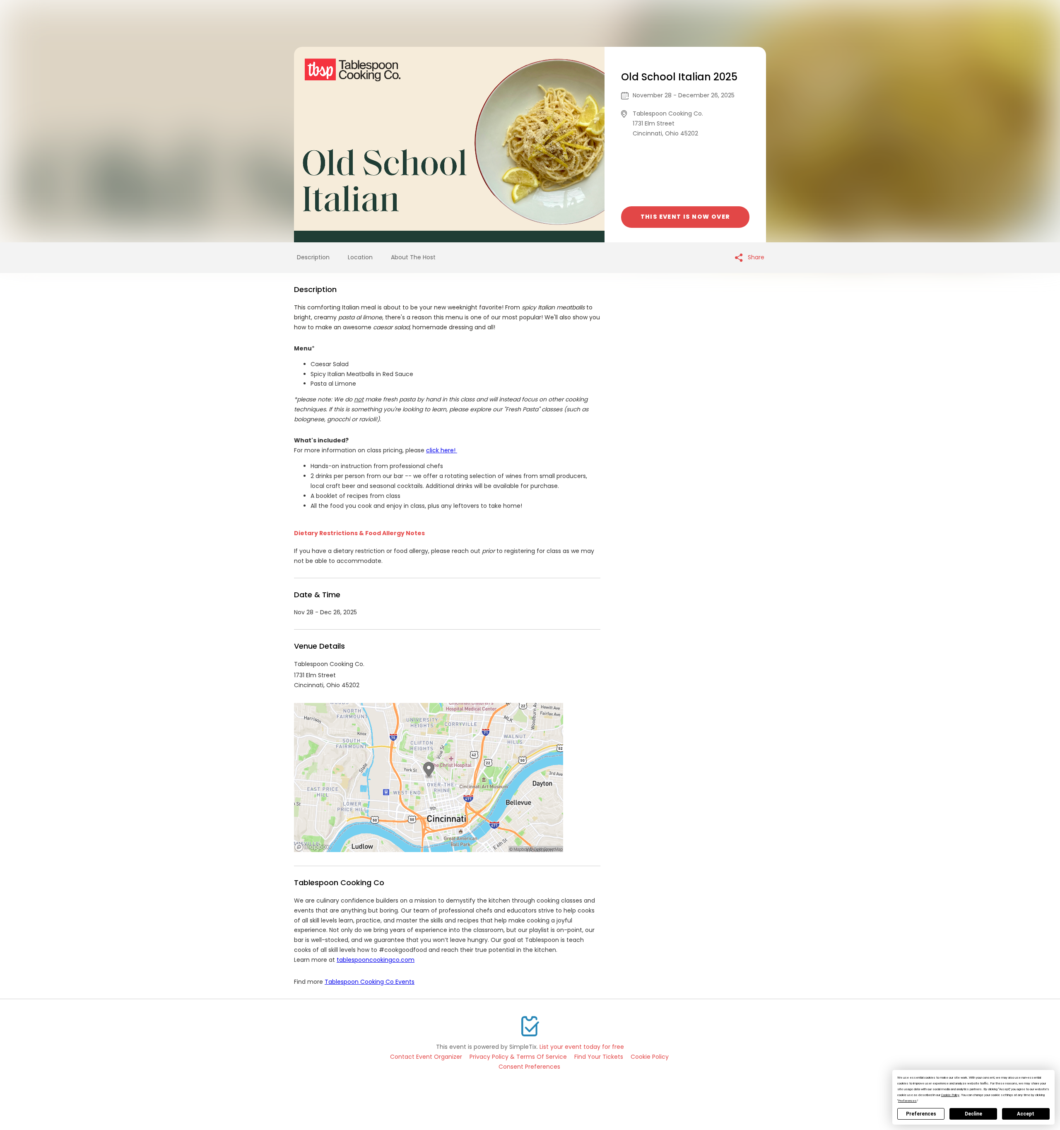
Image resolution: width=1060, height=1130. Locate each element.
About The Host (413, 257)
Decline (973, 1114)
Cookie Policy (650, 1057)
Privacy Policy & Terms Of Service (518, 1057)
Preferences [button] (907, 1101)
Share (755, 257)
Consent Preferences (529, 1066)
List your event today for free (582, 1047)
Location (360, 257)
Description (313, 257)
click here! (441, 450)
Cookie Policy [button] (950, 1095)
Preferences (921, 1114)
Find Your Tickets (598, 1057)
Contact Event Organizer (426, 1057)
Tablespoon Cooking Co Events (369, 982)
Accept (1025, 1114)
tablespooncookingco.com (375, 960)
